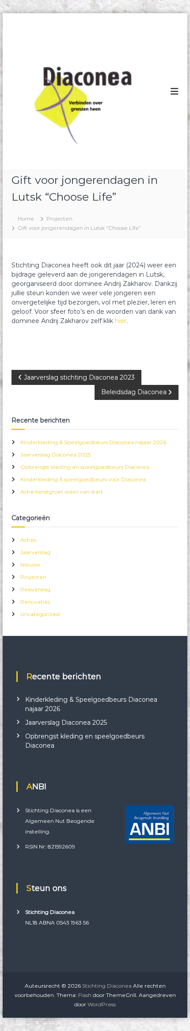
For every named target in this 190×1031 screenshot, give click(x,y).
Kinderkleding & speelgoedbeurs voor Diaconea (83, 479)
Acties (28, 539)
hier (120, 321)
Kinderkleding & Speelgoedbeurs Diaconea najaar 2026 (93, 442)
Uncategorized (40, 614)
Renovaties (35, 601)
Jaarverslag (35, 552)
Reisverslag (35, 589)
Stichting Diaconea (107, 985)
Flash (84, 995)
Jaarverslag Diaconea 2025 (55, 454)
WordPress (101, 1004)
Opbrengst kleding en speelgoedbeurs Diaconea (84, 467)
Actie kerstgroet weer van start (61, 491)
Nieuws (30, 564)
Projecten (59, 218)
